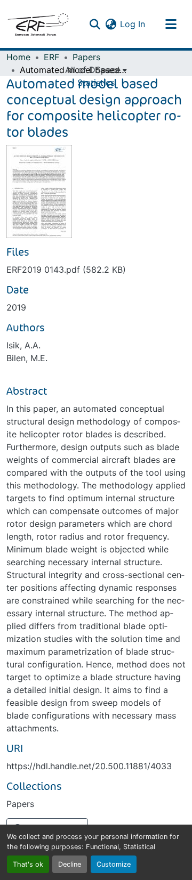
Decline (69, 864)
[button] (37, 24)
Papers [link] (86, 57)
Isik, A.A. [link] (23, 345)
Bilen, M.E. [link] (26, 358)
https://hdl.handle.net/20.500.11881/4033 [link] (89, 766)
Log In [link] (132, 24)
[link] (96, 269)
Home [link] (18, 57)
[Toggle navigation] (171, 24)
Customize (114, 864)
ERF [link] (51, 57)
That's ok (28, 864)
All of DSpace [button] (93, 69)
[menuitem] (96, 69)
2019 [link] (16, 307)
